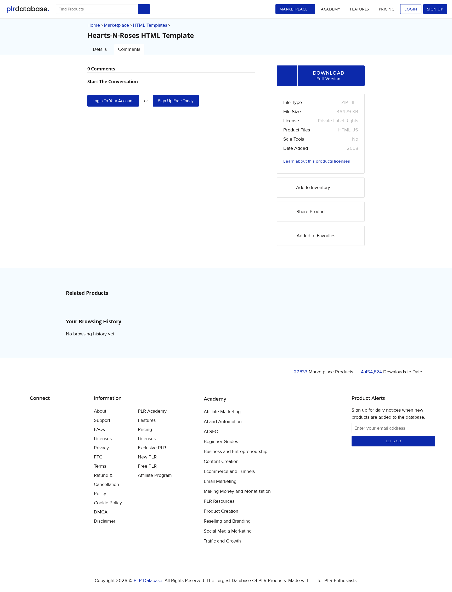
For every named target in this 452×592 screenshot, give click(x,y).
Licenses (103, 439)
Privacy (101, 448)
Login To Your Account (113, 100)
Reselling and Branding (227, 521)
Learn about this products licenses (316, 161)
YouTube (71, 412)
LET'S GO (393, 441)
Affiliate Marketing (222, 412)
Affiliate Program (155, 475)
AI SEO (211, 432)
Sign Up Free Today (176, 100)
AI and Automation (223, 422)
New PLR (147, 457)
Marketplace (116, 25)
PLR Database (28, 9)
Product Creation (221, 511)
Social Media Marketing (228, 531)
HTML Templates (150, 25)
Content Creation (221, 461)
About (100, 411)
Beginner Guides (221, 442)
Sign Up (435, 9)
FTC (98, 457)
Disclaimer (104, 521)
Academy (330, 9)
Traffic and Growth (222, 541)
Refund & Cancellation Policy (106, 484)
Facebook (34, 412)
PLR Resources (219, 501)
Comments (129, 49)
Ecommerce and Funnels (229, 471)
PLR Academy (152, 411)
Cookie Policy (108, 503)
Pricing (387, 9)
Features (359, 9)
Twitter (47, 412)
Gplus (59, 412)
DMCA (101, 512)
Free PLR (147, 466)
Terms (100, 466)
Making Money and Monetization (237, 491)
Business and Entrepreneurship (235, 452)
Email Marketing (220, 481)
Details (100, 49)
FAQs (99, 430)
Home (93, 25)
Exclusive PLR (152, 448)
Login (410, 9)
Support (102, 420)
